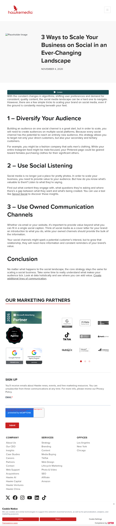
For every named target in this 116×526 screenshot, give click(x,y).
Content (46, 450)
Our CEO (10, 446)
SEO (44, 473)
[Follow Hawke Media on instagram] (22, 497)
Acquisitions (12, 473)
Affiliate (46, 477)
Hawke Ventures (14, 485)
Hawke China (13, 489)
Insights (10, 450)
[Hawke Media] (20, 10)
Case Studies (13, 454)
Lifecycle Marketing (52, 465)
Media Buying (49, 454)
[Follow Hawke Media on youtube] (29, 497)
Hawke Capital (13, 481)
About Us (11, 442)
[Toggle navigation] (107, 10)
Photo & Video (49, 469)
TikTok (45, 458)
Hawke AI (11, 477)
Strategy (46, 442)
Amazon (46, 481)
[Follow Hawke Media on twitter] (7, 497)
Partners (10, 462)
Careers (10, 458)
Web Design (48, 462)
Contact (10, 465)
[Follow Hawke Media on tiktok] (44, 497)
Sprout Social (19, 194)
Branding (46, 446)
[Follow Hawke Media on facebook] (15, 497)
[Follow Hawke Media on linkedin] (36, 497)
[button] (81, 361)
